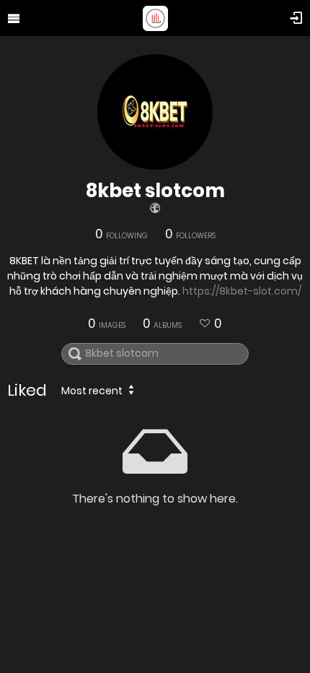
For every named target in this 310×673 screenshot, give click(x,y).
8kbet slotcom (155, 191)
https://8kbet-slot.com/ (241, 291)
